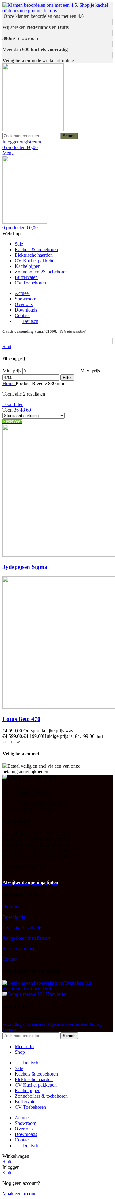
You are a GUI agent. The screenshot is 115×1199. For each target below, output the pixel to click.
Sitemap (9, 1030)
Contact (9, 959)
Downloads (13, 917)
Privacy (96, 1024)
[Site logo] (33, 129)
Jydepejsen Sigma (25, 567)
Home (9, 383)
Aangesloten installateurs (26, 938)
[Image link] (57, 988)
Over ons (11, 906)
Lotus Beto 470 (21, 719)
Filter (67, 377)
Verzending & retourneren (23, 1024)
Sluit (6, 346)
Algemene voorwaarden (67, 1024)
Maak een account (20, 1193)
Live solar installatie (21, 927)
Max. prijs (90, 370)
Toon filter (12, 404)
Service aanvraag (19, 948)
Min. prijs (11, 370)
